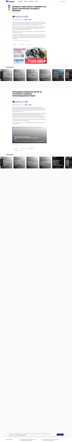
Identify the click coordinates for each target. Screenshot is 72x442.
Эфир (36, 1)
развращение (31, 148)
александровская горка (18, 150)
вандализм (22, 44)
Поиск (63, 1)
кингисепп (16, 148)
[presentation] (1, 75)
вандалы (29, 44)
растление (23, 148)
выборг (15, 44)
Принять (60, 434)
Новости (20, 1)
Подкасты (31, 1)
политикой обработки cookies (20, 435)
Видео (25, 1)
